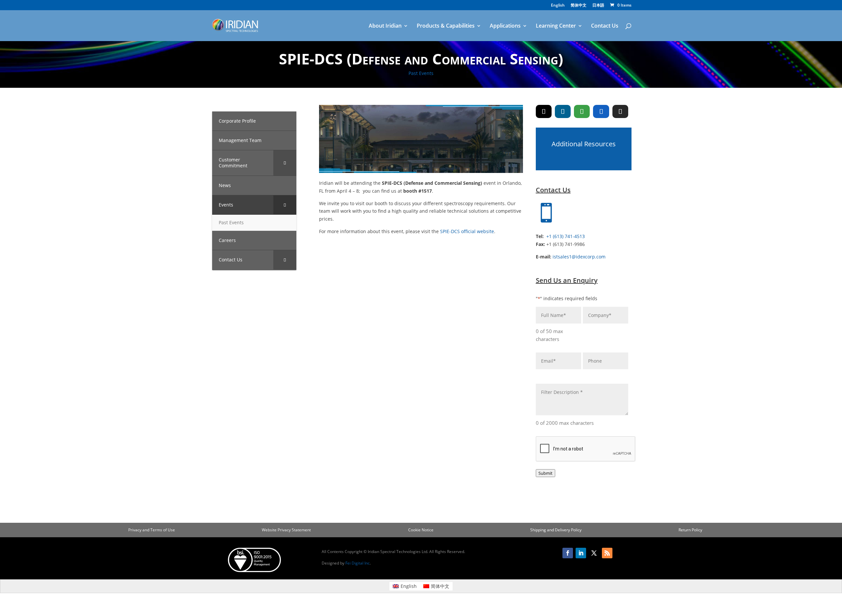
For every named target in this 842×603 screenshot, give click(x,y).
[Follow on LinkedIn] (581, 553)
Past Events (421, 73)
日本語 (598, 5)
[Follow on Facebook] (567, 553)
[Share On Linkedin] (563, 111)
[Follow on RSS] (607, 553)
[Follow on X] (594, 553)
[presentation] (586, 449)
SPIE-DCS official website (467, 231)
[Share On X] (544, 111)
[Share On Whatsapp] (582, 111)
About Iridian (385, 26)
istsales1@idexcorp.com (579, 256)
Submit (545, 473)
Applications (505, 26)
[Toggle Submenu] (284, 162)
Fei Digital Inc (357, 563)
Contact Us (604, 26)
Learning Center (556, 26)
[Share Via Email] (620, 111)
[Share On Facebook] (601, 111)
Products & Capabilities (446, 26)
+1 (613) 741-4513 (565, 236)
